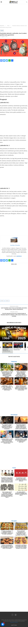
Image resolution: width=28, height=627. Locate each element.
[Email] (16, 615)
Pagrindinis (2, 25)
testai (2, 300)
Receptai (14, 521)
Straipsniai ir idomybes (14, 622)
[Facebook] (12, 615)
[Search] (26, 2)
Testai (8, 25)
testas (7, 300)
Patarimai (14, 361)
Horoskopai (14, 414)
